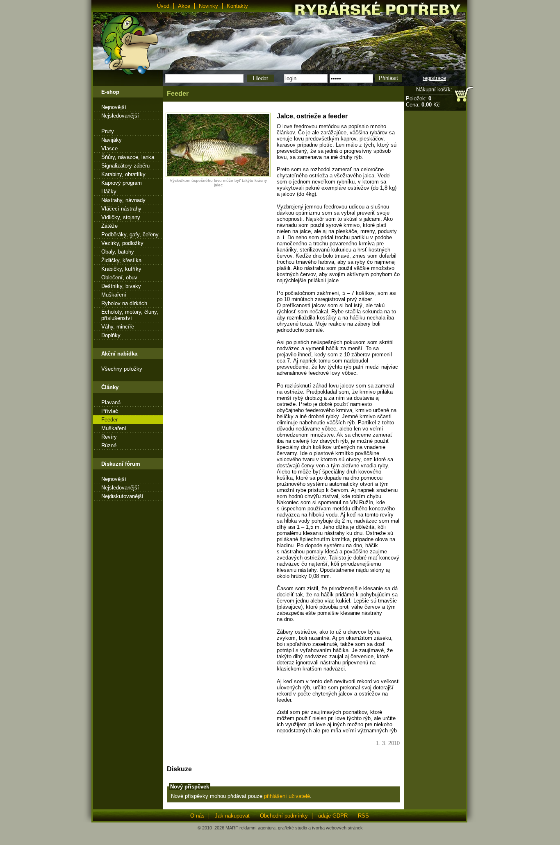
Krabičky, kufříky (121, 269)
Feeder (109, 420)
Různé (108, 445)
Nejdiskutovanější (122, 496)
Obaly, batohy (117, 252)
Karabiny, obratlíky (123, 174)
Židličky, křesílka (121, 260)
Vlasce (109, 148)
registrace (434, 78)
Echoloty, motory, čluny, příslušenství (129, 315)
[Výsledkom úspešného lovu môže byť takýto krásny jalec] (218, 175)
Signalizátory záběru (125, 166)
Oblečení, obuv (119, 277)
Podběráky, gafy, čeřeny (130, 234)
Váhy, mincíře (117, 327)
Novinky (208, 6)
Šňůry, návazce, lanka (127, 157)
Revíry (109, 437)
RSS (363, 816)
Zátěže (109, 226)
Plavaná (111, 402)
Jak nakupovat (232, 816)
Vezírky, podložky (122, 243)
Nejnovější (113, 107)
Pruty (107, 131)
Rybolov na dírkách (124, 303)
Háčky (108, 191)
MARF (231, 827)
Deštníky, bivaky (121, 286)
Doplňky (111, 335)
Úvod (163, 6)
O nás (197, 816)
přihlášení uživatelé (287, 796)
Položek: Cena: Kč (423, 101)
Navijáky (111, 140)
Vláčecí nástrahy (121, 209)
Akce (184, 6)
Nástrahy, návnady (123, 200)
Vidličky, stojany (120, 217)
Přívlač (109, 411)
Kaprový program (121, 183)
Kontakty (237, 6)
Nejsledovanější (120, 116)
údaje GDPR (333, 816)
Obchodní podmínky (284, 816)
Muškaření (113, 295)
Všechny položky (121, 369)
